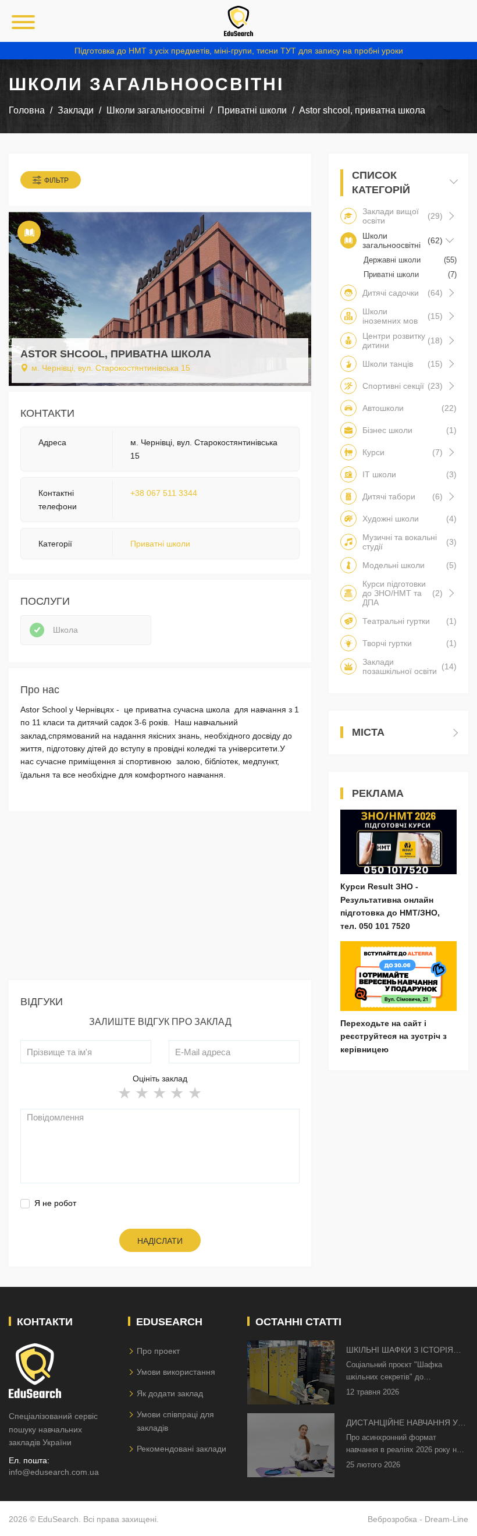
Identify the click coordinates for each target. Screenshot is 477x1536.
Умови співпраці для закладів (175, 1421)
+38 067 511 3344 (163, 493)
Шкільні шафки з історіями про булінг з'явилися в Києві (406, 1350)
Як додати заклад (170, 1393)
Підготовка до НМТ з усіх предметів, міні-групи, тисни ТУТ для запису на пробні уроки (238, 50)
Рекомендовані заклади (181, 1448)
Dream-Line (446, 1519)
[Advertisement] (160, 898)
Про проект (158, 1351)
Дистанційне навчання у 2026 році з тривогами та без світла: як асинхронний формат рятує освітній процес (402, 1423)
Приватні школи (160, 543)
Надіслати (160, 1241)
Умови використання (176, 1372)
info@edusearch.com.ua (54, 1472)
